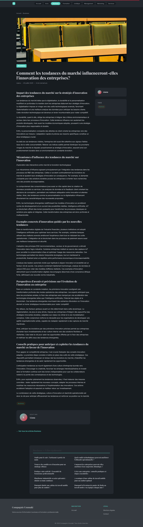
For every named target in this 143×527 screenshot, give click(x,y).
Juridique (77, 3)
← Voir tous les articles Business (28, 431)
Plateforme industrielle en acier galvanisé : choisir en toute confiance (50, 479)
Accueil (38, 3)
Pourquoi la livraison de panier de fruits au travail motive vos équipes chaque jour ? (90, 486)
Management (88, 3)
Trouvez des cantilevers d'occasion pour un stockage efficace (50, 465)
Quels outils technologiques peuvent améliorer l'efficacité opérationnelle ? (91, 458)
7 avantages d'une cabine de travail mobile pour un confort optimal (89, 479)
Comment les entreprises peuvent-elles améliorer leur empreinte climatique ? (88, 465)
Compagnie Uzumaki (22, 507)
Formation (66, 3)
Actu (46, 3)
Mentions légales (109, 510)
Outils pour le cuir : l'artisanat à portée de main (49, 458)
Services (111, 3)
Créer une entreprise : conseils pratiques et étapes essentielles (90, 472)
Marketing (100, 3)
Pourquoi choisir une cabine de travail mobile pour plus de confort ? (51, 486)
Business (56, 3)
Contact (106, 514)
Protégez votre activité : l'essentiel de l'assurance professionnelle (47, 472)
